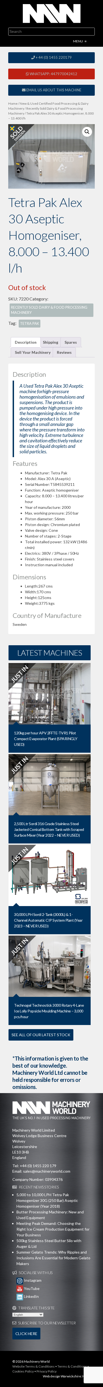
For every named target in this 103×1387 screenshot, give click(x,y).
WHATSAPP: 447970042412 (53, 74)
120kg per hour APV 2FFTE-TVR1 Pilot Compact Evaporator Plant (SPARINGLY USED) (45, 739)
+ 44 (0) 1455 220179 (53, 57)
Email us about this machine (53, 90)
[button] (87, 132)
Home (13, 103)
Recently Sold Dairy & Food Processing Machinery (49, 310)
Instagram (32, 1280)
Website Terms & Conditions (33, 1366)
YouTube (31, 1288)
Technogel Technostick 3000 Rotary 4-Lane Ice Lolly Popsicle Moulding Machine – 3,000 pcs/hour (49, 1011)
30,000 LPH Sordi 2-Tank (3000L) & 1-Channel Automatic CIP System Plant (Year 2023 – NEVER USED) (48, 920)
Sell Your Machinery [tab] (33, 352)
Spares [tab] (71, 342)
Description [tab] (26, 342)
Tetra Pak (29, 323)
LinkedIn (31, 1296)
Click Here (26, 1333)
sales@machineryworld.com (46, 1171)
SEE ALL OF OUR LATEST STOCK (41, 1034)
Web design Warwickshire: (62, 1376)
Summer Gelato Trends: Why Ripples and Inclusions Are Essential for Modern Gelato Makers (53, 1258)
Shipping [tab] (50, 342)
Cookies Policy (23, 1371)
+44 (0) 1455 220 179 (38, 1165)
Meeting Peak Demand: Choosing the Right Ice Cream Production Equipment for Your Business (53, 1229)
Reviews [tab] (64, 352)
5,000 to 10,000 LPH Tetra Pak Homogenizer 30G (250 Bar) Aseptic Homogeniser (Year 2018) (47, 1200)
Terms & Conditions (72, 1366)
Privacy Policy (47, 1371)
